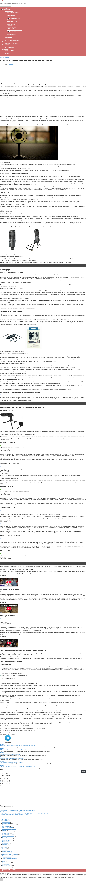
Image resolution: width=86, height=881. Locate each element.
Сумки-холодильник (11, 27)
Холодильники (5, 864)
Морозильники (10, 28)
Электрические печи (11, 34)
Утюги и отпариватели (9, 47)
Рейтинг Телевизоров (9, 50)
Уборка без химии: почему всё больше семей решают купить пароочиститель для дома (19, 811)
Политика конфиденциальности (9, 869)
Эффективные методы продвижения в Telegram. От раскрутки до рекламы (17, 745)
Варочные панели (11, 14)
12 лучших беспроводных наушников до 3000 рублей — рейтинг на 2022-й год (18, 766)
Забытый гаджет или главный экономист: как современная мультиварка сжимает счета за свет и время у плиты (25, 813)
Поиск (1, 769)
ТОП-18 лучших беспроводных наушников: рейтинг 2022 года (14, 749)
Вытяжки (9, 16)
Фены (6, 46)
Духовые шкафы (11, 15)
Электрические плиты (12, 33)
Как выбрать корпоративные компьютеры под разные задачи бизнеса (15, 814)
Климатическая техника (7, 41)
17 (0, 781)
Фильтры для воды (11, 35)
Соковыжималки (11, 24)
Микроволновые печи (12, 21)
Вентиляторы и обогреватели (11, 43)
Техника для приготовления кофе (14, 30)
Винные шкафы (8, 37)
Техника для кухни (9, 11)
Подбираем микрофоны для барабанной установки (12, 758)
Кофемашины (12, 31)
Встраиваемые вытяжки (14, 18)
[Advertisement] (35, 73)
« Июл (1, 786)
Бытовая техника (6, 9)
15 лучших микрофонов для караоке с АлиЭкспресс (11, 762)
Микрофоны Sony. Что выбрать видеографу (10, 754)
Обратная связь (5, 870)
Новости (4, 55)
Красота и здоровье (6, 44)
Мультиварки (10, 22)
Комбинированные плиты (12, 19)
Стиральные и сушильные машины (12, 40)
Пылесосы (7, 38)
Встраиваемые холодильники (13, 12)
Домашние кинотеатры (10, 52)
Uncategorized (5, 819)
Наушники (7, 53)
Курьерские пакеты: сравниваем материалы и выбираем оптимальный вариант (17, 810)
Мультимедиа (5, 49)
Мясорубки (9, 25)
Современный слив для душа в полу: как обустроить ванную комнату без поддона (18, 808)
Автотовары (5, 8)
